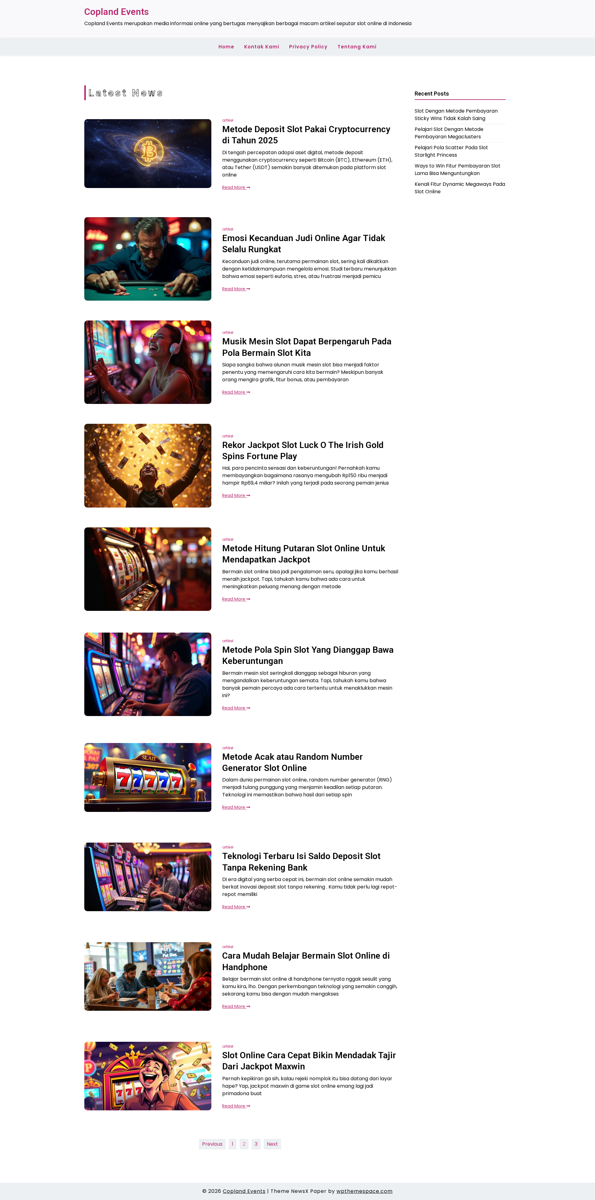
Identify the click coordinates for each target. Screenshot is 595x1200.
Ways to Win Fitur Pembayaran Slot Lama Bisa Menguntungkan (457, 169)
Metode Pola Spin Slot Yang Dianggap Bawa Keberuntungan (308, 655)
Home (226, 46)
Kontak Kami (261, 46)
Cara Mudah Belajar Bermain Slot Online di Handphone (306, 961)
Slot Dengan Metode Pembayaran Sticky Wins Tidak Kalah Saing (456, 114)
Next (272, 1144)
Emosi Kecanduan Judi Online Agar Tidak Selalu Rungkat (303, 243)
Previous (212, 1144)
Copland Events (116, 11)
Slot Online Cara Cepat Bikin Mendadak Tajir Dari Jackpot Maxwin (309, 1061)
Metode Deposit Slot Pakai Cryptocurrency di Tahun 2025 (306, 135)
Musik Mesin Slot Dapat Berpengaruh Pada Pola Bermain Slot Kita (306, 347)
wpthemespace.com (365, 1191)
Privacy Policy (308, 46)
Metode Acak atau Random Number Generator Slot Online (292, 762)
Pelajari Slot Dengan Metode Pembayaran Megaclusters (449, 133)
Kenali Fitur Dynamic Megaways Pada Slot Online (460, 188)
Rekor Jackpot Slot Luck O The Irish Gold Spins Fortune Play (303, 450)
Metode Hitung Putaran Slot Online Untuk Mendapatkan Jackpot (303, 554)
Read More (234, 187)
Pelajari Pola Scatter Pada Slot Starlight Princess (451, 151)
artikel (227, 120)
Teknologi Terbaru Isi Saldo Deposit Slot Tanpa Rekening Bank (301, 861)
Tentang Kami (357, 46)
